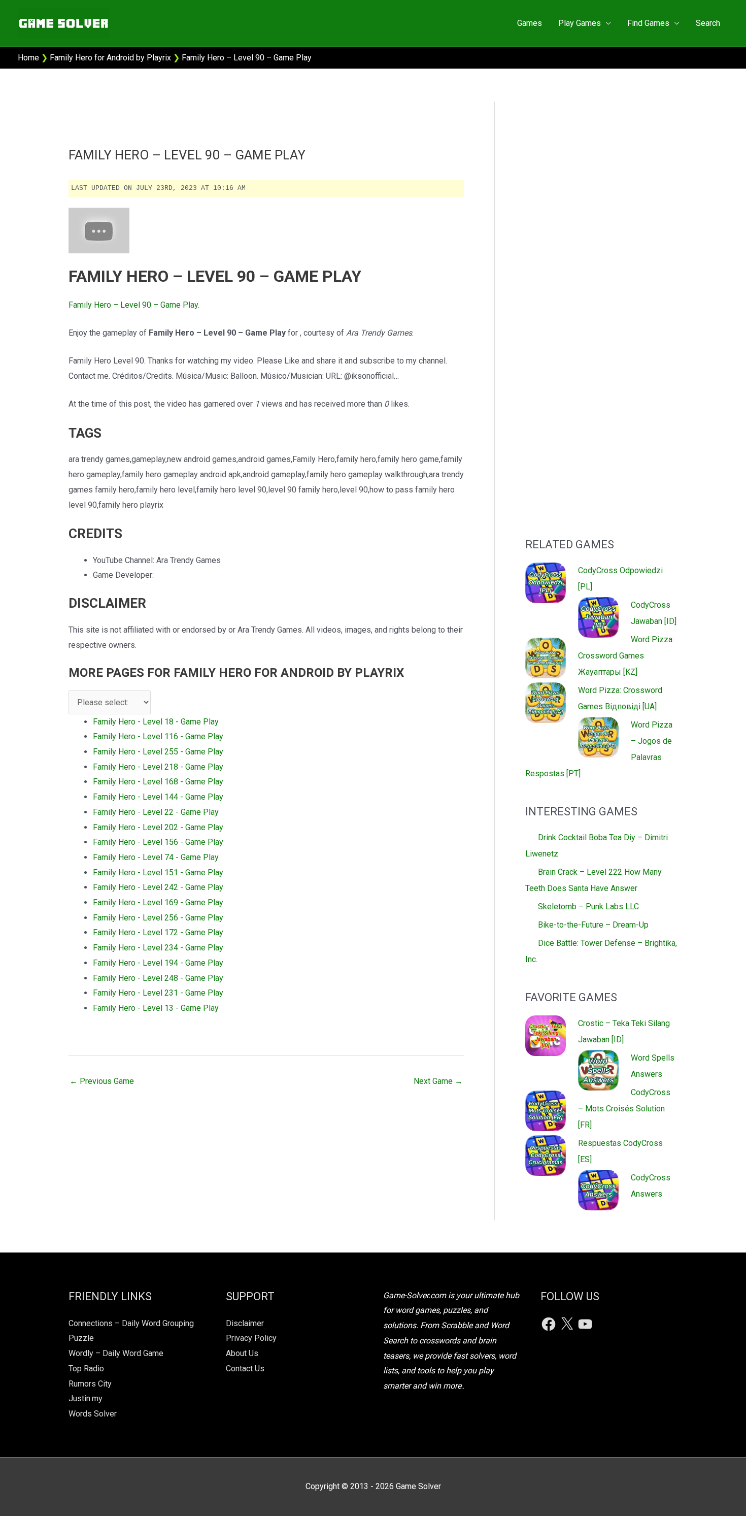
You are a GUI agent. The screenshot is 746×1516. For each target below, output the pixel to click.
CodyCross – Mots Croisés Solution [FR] (624, 1108)
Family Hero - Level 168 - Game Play (158, 781)
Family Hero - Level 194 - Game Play (158, 963)
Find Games (648, 23)
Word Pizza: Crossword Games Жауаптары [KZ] (626, 656)
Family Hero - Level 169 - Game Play (158, 902)
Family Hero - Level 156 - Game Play (158, 842)
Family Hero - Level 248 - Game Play (158, 978)
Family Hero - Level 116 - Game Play (158, 736)
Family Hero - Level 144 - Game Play (158, 797)
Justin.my (86, 1398)
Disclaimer (245, 1323)
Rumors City (90, 1384)
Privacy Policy (251, 1338)
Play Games (579, 23)
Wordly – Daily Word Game (116, 1353)
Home (28, 57)
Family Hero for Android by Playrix (110, 57)
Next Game (438, 1081)
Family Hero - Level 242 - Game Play (158, 887)
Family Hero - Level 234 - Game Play (158, 947)
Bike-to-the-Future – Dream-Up (593, 925)
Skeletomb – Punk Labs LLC (588, 906)
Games (529, 23)
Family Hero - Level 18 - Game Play (156, 722)
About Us (242, 1353)
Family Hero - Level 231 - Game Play (158, 993)
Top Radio (86, 1368)
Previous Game (102, 1081)
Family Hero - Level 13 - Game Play (156, 1008)
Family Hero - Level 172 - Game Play (158, 932)
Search (708, 23)
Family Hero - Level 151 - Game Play (158, 872)
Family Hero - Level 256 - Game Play (158, 917)
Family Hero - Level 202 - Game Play (158, 827)
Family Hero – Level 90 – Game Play (133, 305)
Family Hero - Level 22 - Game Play (156, 812)
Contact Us (245, 1368)
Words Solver (93, 1414)
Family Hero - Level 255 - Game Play (158, 751)
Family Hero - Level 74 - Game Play (156, 857)
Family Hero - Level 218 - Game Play (158, 767)
